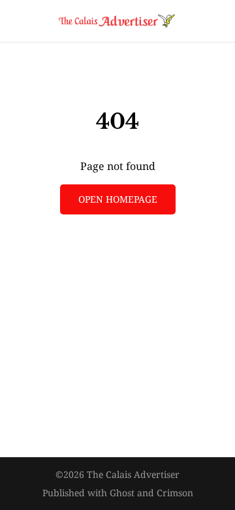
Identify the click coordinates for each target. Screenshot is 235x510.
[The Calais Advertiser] (117, 21)
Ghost (122, 492)
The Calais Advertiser (133, 474)
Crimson (175, 492)
